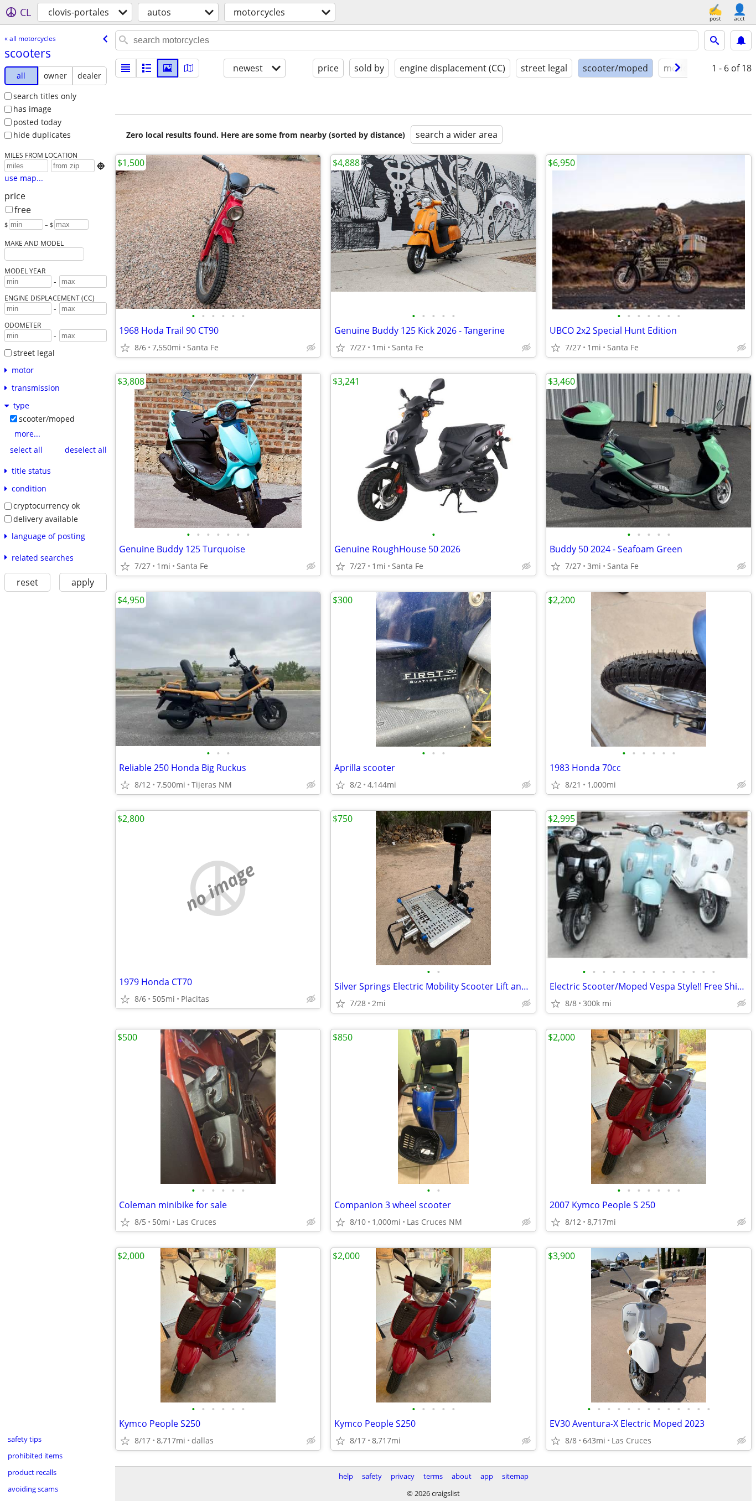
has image (32, 108)
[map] (188, 68)
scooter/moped (47, 418)
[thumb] (146, 68)
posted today (37, 122)
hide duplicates (42, 135)
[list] (125, 68)
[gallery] (167, 68)
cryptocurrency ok (46, 505)
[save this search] (741, 40)
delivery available (45, 519)
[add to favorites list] (125, 347)
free (22, 210)
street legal (34, 353)
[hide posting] (311, 347)
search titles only (44, 96)
